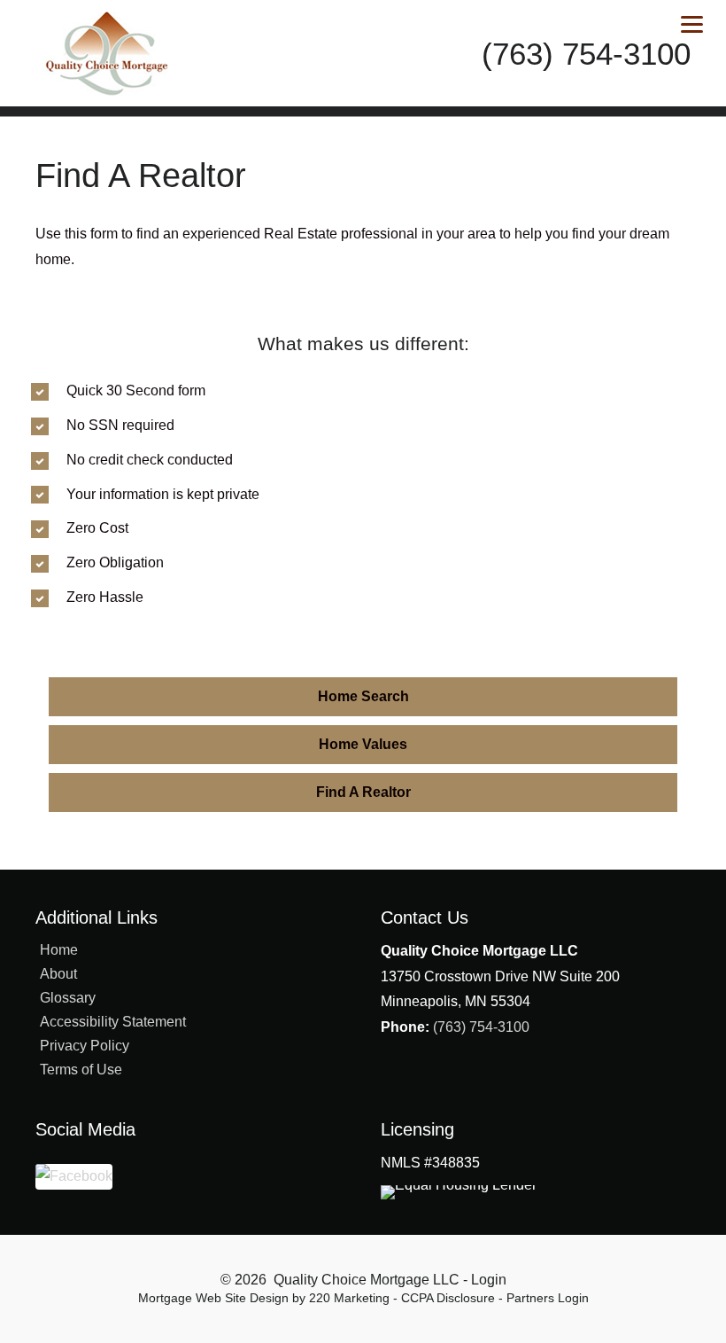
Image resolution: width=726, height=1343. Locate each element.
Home (59, 949)
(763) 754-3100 (481, 1027)
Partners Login (547, 1298)
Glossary (68, 997)
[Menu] (692, 24)
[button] (363, 696)
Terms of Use (81, 1069)
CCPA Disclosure (448, 1298)
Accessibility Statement (113, 1021)
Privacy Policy (84, 1045)
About (58, 973)
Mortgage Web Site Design (213, 1298)
